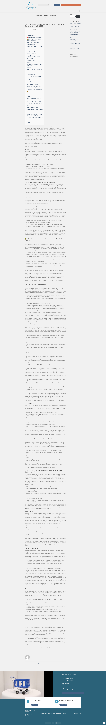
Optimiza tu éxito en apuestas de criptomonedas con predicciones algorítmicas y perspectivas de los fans (75, 42)
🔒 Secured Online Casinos (32, 91)
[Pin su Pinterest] (47, 648)
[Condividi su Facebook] (42, 648)
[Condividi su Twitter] (43, 648)
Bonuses (28, 62)
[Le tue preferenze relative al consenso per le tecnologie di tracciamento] (104, 723)
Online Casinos (30, 49)
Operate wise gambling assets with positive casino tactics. (75, 36)
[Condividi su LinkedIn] (50, 648)
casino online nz (38, 157)
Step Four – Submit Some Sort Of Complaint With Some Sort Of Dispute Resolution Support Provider (34, 114)
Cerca (71, 14)
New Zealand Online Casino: (32, 107)
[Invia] (48, 5)
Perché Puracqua (42, 10)
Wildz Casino (29, 67)
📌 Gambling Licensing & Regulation (34, 37)
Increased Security (31, 44)
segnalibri (55, 651)
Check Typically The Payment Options (34, 101)
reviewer (47, 651)
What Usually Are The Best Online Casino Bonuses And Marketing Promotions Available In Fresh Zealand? (35, 88)
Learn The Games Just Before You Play (35, 103)
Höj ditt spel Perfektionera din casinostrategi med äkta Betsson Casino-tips (75, 31)
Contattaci (75, 10)
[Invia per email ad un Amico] (45, 648)
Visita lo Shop (51, 10)
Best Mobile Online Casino (32, 93)
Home (36, 10)
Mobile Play (29, 31)
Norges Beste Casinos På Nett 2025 (57, 663)
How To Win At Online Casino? (33, 42)
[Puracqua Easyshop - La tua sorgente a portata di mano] (30, 5)
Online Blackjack (30, 58)
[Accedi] (80, 11)
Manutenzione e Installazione (63, 10)
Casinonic (29, 105)
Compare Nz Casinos (31, 60)
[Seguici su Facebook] (80, 713)
